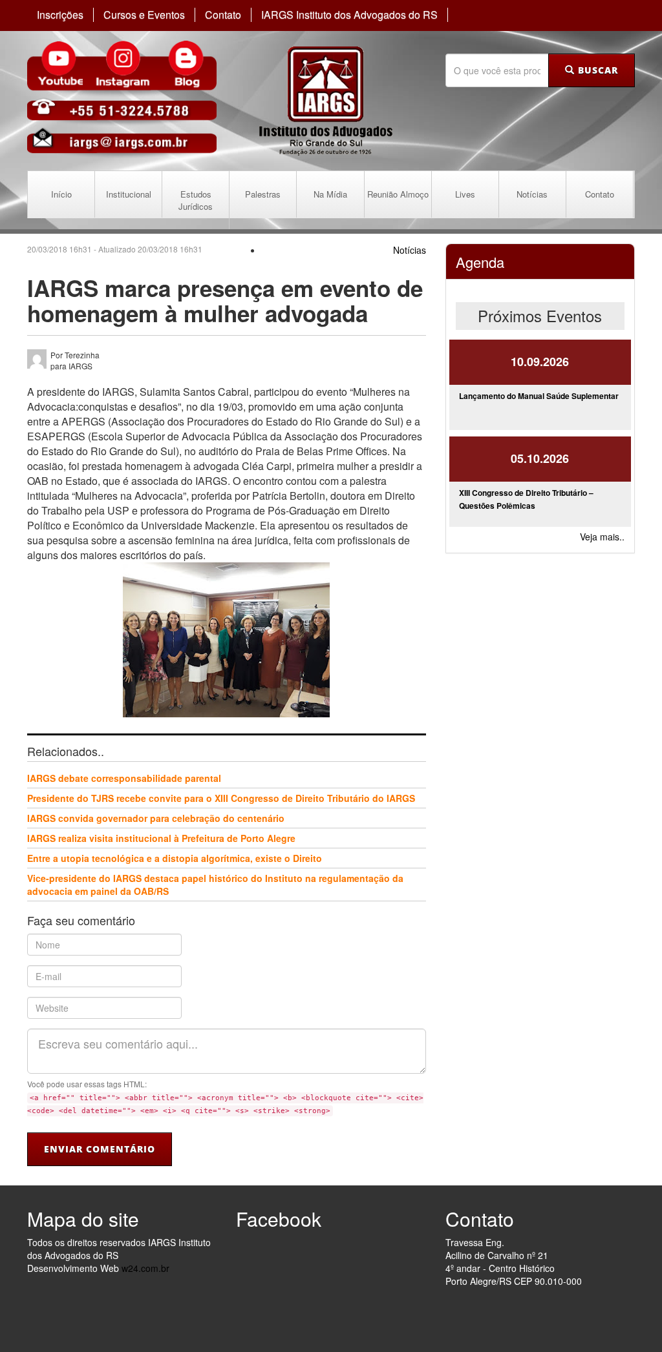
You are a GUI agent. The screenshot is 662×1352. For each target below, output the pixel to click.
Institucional (128, 194)
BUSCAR (596, 70)
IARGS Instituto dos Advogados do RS (349, 15)
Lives (465, 194)
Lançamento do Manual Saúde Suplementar (539, 396)
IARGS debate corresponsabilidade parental (124, 778)
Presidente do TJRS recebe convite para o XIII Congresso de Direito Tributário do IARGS (221, 798)
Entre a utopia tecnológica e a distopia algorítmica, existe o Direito (174, 858)
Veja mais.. (602, 536)
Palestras (263, 194)
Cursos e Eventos (144, 15)
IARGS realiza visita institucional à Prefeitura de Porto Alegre (161, 838)
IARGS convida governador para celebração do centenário (155, 818)
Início (61, 194)
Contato (223, 15)
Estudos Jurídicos (195, 200)
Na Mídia (330, 194)
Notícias (532, 194)
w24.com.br (145, 1268)
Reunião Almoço (398, 194)
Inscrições (60, 15)
